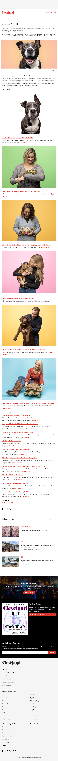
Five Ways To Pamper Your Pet (11, 441)
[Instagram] (13, 751)
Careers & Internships (8, 673)
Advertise (5, 676)
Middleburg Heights (35, 701)
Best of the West (7, 733)
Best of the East (6, 730)
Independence (6, 719)
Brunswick (5, 710)
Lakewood (32, 695)
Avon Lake (5, 698)
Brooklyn (4, 707)
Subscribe (48, 12)
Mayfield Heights (34, 698)
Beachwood (5, 701)
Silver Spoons (6, 742)
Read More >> (13, 446)
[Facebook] (7, 751)
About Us (5, 670)
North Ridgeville (34, 707)
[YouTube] (19, 751)
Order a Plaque (6, 679)
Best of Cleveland (7, 727)
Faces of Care (6, 739)
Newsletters (33, 730)
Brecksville (5, 704)
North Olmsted (34, 704)
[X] (10, 751)
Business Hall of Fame (8, 736)
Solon (31, 713)
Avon (3, 695)
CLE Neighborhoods (8, 713)
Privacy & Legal (6, 685)
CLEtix (4, 745)
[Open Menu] (55, 13)
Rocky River (33, 710)
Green (4, 716)
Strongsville (33, 716)
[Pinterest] (16, 751)
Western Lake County (35, 719)
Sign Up (52, 653)
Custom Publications (8, 682)
